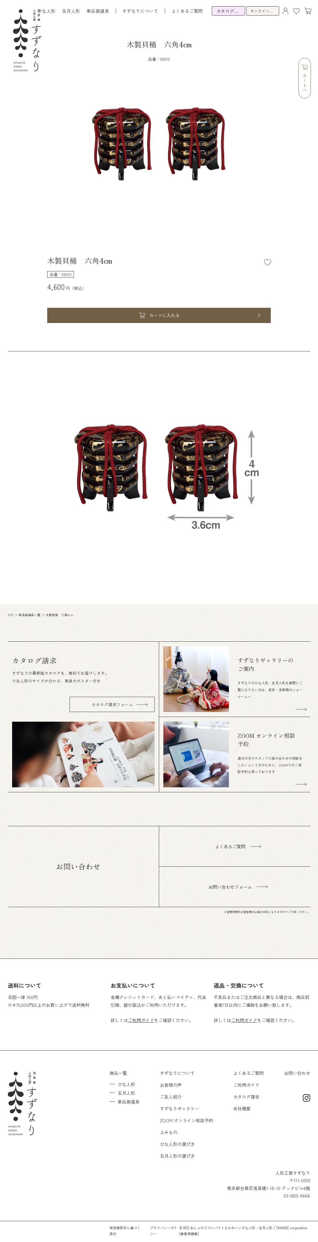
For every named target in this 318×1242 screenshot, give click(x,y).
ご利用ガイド (141, 1020)
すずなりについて (177, 1073)
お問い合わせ (297, 1073)
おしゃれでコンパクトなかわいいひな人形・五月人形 (231, 1227)
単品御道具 (98, 11)
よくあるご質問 (187, 11)
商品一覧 (118, 1073)
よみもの (168, 1132)
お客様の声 (171, 1085)
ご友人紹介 (171, 1097)
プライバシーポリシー (163, 1230)
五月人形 (71, 11)
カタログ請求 (246, 1097)
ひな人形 (47, 11)
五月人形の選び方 (177, 1156)
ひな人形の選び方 (177, 1144)
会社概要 (242, 1108)
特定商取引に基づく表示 (125, 1230)
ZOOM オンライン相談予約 (186, 1120)
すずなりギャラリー (179, 1108)
